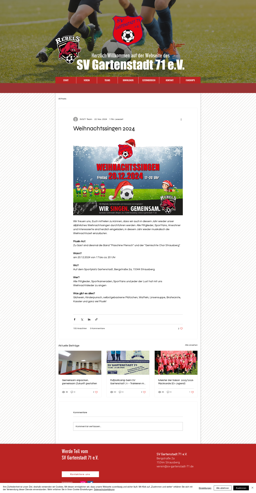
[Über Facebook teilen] (74, 319)
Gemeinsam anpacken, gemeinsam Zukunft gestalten (79, 381)
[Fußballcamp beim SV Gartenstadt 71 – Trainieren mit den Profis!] (128, 363)
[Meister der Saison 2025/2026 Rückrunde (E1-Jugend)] (176, 363)
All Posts (62, 99)
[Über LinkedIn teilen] (89, 319)
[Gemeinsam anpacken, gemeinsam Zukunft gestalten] (80, 363)
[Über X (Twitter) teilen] (81, 319)
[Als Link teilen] (96, 319)
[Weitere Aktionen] (181, 119)
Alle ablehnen (222, 487)
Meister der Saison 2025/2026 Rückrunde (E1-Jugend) (175, 381)
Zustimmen (241, 487)
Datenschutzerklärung (104, 489)
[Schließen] (252, 488)
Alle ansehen (191, 345)
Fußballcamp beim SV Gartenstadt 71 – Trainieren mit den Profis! (127, 381)
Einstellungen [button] (205, 487)
